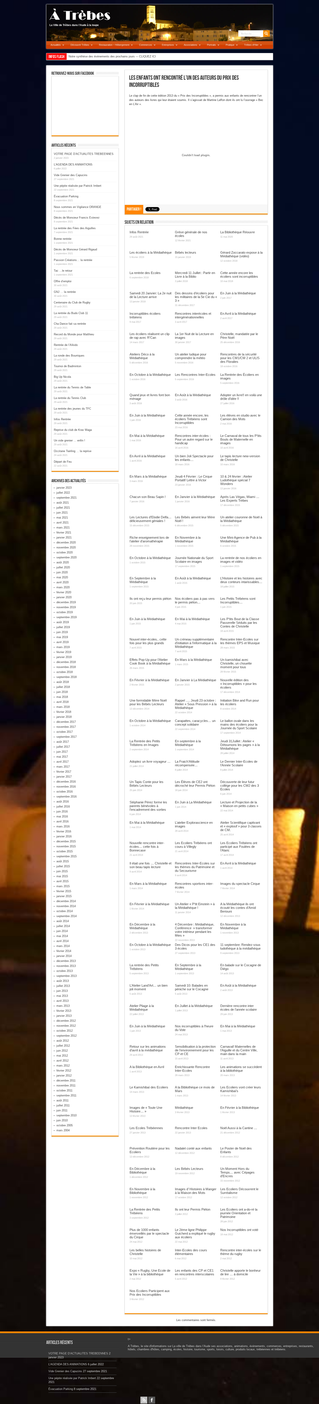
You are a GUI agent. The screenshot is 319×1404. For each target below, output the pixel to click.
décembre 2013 (66, 961)
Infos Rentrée (139, 232)
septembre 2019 (66, 617)
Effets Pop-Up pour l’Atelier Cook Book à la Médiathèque (150, 661)
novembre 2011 (66, 1085)
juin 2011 (61, 1110)
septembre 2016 (66, 796)
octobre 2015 (64, 851)
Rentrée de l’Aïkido (66, 345)
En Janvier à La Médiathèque (195, 680)
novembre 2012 (66, 1025)
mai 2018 (62, 697)
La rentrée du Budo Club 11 (71, 313)
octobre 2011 (64, 1090)
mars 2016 (63, 826)
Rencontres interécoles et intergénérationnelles (193, 315)
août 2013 (62, 980)
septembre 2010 (66, 1115)
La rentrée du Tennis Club (70, 398)
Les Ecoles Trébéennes (146, 1128)
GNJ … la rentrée (65, 291)
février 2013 (63, 1010)
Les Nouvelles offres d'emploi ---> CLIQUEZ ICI (98, 56)
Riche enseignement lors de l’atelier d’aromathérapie (149, 539)
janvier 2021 (64, 537)
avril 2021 (62, 522)
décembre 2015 (66, 841)
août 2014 (62, 921)
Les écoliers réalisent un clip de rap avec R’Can (149, 335)
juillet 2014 (63, 926)
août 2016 (62, 801)
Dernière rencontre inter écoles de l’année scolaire (238, 1007)
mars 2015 (63, 886)
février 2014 (63, 951)
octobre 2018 (64, 672)
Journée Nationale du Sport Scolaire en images (194, 559)
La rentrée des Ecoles (145, 273)
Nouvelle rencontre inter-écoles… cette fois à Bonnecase (147, 846)
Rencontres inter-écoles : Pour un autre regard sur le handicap (194, 439)
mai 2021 (62, 517)
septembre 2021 (66, 497)
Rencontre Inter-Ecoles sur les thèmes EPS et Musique (240, 641)
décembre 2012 (66, 1020)
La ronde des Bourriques (69, 355)
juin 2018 (62, 692)
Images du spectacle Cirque (240, 883)
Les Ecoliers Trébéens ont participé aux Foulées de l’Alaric (238, 846)
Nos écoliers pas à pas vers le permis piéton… (195, 600)
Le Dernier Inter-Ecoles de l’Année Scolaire (238, 763)
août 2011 (62, 1100)
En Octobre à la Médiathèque (150, 374)
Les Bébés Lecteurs (189, 1169)
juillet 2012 (63, 1045)
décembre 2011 (66, 1080)
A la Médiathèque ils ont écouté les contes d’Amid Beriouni (238, 907)
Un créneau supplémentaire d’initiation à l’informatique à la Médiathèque (196, 642)
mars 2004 (63, 1130)
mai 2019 (62, 637)
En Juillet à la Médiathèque (194, 1006)
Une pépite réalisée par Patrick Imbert (77, 185)
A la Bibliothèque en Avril (147, 1067)
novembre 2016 (66, 786)
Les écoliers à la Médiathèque (151, 252)
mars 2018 (63, 706)
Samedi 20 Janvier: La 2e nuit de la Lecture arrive (150, 295)
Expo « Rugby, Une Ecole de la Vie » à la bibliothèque (150, 1272)
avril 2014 (62, 941)
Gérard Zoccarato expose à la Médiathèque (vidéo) (241, 254)
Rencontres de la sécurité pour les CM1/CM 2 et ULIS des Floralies (240, 357)
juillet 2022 (63, 492)
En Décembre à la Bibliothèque (142, 1170)
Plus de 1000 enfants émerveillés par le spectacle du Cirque (149, 1233)
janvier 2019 (64, 657)
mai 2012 (62, 1055)
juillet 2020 (63, 567)
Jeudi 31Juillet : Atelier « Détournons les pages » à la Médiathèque (240, 744)
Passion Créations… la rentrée (73, 260)
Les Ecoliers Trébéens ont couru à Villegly (193, 844)
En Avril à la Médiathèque (238, 313)
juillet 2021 (63, 507)
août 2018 (62, 682)
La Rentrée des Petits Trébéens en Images (145, 743)
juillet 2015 (63, 866)
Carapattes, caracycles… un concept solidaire (195, 722)
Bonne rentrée (62, 238)
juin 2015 (62, 871)
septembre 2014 (66, 916)
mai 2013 (62, 995)
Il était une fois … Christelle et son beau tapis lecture (150, 865)
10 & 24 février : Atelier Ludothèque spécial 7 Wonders (236, 480)
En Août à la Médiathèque (193, 395)
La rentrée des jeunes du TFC (72, 408)
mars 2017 (63, 766)
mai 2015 (62, 876)
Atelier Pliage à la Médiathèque (142, 1007)
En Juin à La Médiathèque (193, 802)
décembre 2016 (66, 781)
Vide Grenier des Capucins (70, 175)
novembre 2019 (66, 607)
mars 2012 (63, 1065)
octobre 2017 (64, 731)
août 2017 (62, 741)
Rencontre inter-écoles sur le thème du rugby (240, 1252)
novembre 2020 (66, 547)
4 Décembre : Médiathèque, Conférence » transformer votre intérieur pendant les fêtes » (194, 929)
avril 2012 (62, 1060)
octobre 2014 (64, 911)
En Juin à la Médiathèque (238, 293)
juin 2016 (62, 811)
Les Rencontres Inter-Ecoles (195, 374)
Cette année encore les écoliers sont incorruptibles (239, 274)
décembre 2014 (66, 901)
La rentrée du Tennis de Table (72, 387)
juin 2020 (62, 572)
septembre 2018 (66, 677)
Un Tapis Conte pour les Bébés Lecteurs (146, 783)
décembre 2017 (66, 721)
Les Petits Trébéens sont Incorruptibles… (237, 600)
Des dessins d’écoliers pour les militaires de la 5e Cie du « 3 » (196, 296)
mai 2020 (62, 577)
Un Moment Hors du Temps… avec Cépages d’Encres (237, 1172)
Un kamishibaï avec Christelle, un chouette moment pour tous (236, 663)
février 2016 (63, 831)
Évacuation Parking (66, 196)
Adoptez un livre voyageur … (150, 761)
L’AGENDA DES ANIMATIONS (73, 164)
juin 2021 (62, 512)
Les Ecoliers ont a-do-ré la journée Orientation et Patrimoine (238, 1213)
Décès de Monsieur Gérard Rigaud (75, 249)
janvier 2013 (64, 1015)
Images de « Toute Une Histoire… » (146, 1109)
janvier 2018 (64, 716)
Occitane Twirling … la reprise (72, 451)
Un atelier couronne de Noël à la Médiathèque (241, 519)
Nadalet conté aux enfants (193, 1148)
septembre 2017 (66, 736)
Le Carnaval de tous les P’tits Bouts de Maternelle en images (240, 439)
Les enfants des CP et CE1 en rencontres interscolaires (194, 1272)
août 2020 (62, 562)
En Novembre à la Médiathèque (188, 539)
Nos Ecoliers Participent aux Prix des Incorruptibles (150, 1292)
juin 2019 (62, 632)
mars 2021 (63, 527)
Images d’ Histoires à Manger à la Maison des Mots (195, 1191)
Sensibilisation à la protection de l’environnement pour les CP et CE (195, 1050)
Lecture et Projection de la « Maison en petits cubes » (239, 804)
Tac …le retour (63, 270)
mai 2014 (62, 936)
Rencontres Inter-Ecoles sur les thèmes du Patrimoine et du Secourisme (195, 866)
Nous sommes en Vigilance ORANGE (77, 207)
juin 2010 (62, 1120)
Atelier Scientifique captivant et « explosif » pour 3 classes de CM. (240, 826)
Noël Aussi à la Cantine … (238, 1128)
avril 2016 (62, 821)
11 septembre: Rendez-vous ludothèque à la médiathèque (240, 946)
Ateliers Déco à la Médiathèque (142, 356)
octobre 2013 (64, 971)
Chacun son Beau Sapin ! (148, 497)
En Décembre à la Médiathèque (142, 926)
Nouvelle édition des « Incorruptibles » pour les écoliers (238, 683)
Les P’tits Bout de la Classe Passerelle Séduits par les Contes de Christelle (239, 622)
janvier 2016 (64, 836)
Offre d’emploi (62, 281)
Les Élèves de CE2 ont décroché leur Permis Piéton (195, 783)
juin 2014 (62, 931)
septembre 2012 (66, 1035)
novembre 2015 (66, 846)
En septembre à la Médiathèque (188, 743)
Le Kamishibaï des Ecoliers (149, 1087)
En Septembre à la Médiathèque (143, 580)
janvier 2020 (64, 597)
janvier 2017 (64, 776)
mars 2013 (63, 1005)
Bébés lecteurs (185, 252)
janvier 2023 (64, 487)
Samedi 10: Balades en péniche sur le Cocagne (191, 987)
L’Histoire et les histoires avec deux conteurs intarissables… (241, 580)
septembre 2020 (66, 557)
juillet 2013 (63, 985)
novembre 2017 (66, 726)
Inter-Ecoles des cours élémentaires (191, 1252)
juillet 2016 (63, 806)
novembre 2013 (66, 966)
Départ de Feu (63, 461)
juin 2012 (62, 1050)
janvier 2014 (64, 956)
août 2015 (62, 861)
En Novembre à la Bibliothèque (142, 1191)
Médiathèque (184, 1107)
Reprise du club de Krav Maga (73, 429)
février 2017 (63, 771)
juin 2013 (62, 990)
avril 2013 (62, 1000)
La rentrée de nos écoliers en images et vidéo (240, 559)
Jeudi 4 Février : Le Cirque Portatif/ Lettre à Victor (193, 478)
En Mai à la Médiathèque (147, 436)
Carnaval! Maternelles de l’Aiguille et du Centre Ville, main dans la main (238, 1050)
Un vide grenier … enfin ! (69, 440)
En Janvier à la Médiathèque (195, 497)
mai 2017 (62, 756)
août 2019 (62, 622)
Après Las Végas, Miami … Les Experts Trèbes (239, 498)
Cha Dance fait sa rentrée (70, 323)
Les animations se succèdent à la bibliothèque (241, 1068)
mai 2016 (62, 816)
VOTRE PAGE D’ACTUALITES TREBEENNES (83, 154)
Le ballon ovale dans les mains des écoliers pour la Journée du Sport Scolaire (238, 724)
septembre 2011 (66, 1095)
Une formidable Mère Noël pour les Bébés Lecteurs (148, 702)
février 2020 (63, 592)
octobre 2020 (64, 552)
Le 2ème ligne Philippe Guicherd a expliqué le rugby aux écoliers (195, 1233)
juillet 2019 (63, 627)
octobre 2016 (64, 791)
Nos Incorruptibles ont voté (239, 1230)
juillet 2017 (63, 746)
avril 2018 (62, 702)
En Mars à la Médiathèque (148, 476)
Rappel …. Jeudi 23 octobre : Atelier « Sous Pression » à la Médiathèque (196, 704)
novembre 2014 (66, 906)
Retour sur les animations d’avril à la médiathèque (148, 1048)
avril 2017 (62, 761)
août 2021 (62, 502)
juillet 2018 (63, 687)
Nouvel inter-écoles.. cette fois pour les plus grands (148, 641)
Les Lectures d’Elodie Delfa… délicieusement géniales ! (150, 519)
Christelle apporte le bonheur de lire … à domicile (240, 1272)
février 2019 (63, 652)
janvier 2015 (64, 896)
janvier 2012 (64, 1075)
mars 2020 (63, 587)
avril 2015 (62, 881)
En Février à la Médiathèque (149, 680)
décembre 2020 (66, 542)
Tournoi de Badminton (67, 366)
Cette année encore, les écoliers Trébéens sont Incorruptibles (192, 419)
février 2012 (63, 1070)
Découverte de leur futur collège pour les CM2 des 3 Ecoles (239, 785)
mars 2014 (63, 946)
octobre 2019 (64, 612)
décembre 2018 (66, 662)
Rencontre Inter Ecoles (191, 1128)
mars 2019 (63, 647)
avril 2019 (62, 642)
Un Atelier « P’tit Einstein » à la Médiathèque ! (195, 906)
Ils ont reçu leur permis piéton (150, 598)
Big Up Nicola (62, 376)
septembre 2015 (66, 856)
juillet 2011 (63, 1105)
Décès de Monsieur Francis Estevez (77, 217)
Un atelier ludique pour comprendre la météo (190, 356)
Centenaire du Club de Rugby (72, 302)
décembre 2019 (66, 602)
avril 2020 (62, 582)
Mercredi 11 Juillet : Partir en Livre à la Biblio (195, 274)
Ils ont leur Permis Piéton (192, 1209)
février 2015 (63, 891)
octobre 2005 (64, 1125)
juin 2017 (62, 751)
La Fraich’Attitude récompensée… (187, 763)
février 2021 (63, 532)
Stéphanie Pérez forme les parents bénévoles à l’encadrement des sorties (148, 805)
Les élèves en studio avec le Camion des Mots (240, 417)
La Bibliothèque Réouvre (237, 232)
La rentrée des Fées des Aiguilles (75, 228)
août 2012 (62, 1040)
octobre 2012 (64, 1030)
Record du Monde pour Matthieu (74, 334)
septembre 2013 (66, 976)
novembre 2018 (66, 667)
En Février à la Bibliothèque (239, 1107)
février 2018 (63, 711)
